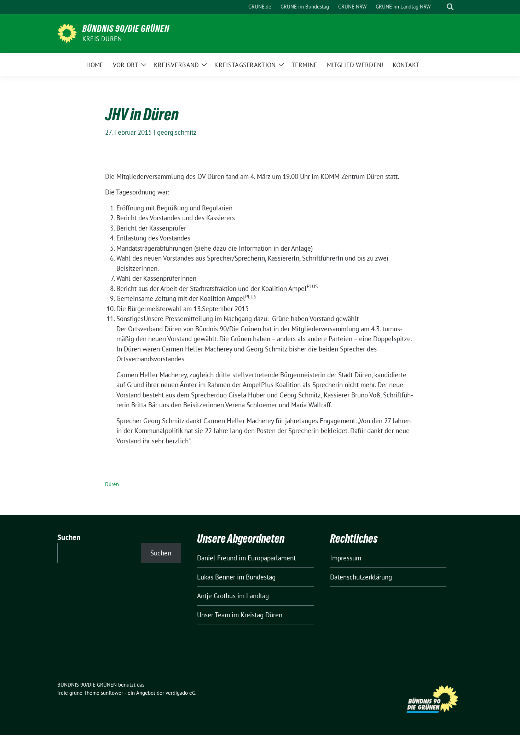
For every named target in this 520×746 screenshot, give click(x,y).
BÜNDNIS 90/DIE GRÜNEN (125, 28)
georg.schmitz (177, 132)
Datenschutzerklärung (361, 577)
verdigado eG (180, 692)
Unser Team (213, 615)
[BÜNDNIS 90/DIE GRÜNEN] (67, 32)
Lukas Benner (216, 577)
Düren (112, 484)
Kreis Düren (102, 39)
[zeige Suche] (450, 7)
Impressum (345, 558)
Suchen (69, 537)
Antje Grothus (216, 595)
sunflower (112, 692)
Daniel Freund (217, 558)
